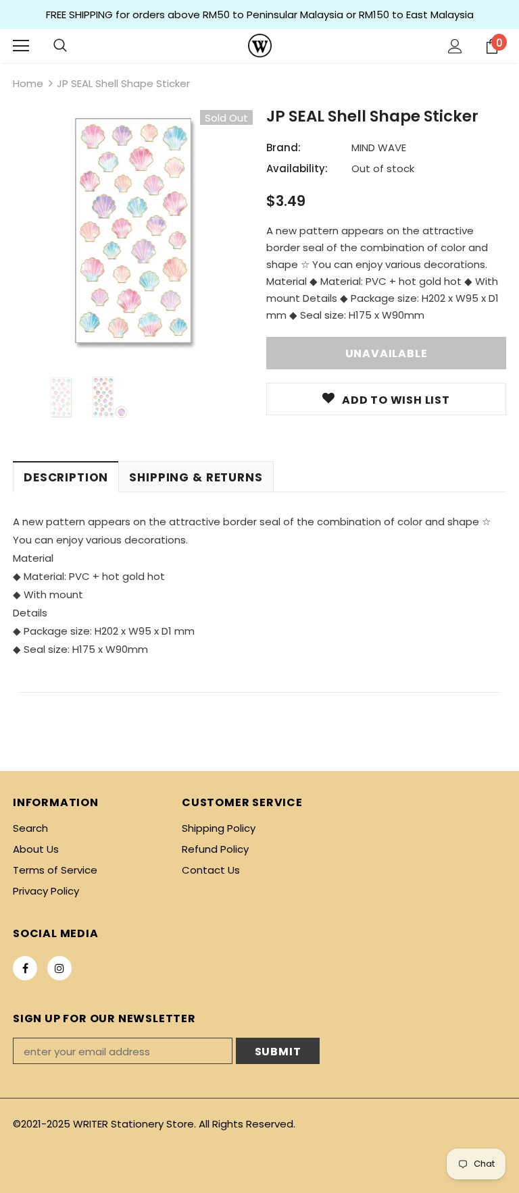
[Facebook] (25, 968)
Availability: (297, 168)
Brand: (283, 147)
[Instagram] (59, 968)
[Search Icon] (60, 46)
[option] (133, 230)
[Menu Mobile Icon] (21, 46)
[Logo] (260, 45)
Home (28, 83)
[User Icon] (455, 46)
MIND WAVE (378, 147)
